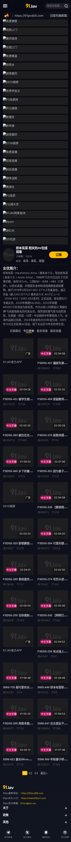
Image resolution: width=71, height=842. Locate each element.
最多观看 (42, 331)
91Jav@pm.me (28, 803)
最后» (44, 773)
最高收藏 (55, 331)
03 (36, 773)
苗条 (26, 260)
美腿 (41, 260)
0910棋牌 (9, 506)
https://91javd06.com (32, 793)
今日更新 (28, 331)
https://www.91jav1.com (33, 798)
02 (30, 773)
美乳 (33, 260)
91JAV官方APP (12, 362)
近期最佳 (15, 331)
